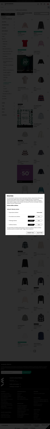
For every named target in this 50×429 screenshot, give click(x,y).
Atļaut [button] (39, 216)
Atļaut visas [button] (40, 232)
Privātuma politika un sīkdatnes (12, 205)
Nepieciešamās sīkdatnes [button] (13, 212)
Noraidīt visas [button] (30, 232)
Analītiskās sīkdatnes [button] (12, 224)
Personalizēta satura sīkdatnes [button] (14, 216)
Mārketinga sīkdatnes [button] (12, 220)
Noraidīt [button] (31, 216)
